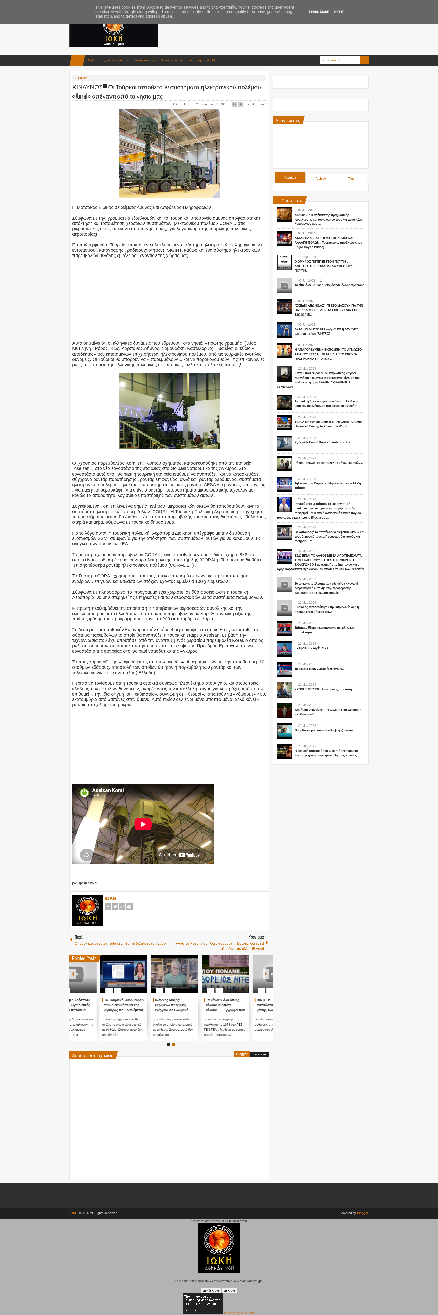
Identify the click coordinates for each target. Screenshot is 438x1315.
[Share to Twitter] (104, 978)
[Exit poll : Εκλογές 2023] (284, 649)
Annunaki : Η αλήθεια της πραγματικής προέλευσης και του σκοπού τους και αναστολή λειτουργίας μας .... (328, 219)
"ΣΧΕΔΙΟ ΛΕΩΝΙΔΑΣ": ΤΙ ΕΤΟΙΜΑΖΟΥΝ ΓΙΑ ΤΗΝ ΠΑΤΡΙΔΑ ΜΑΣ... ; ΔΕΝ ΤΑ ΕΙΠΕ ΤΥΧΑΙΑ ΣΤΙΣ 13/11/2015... (329, 310)
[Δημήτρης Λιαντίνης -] (284, 710)
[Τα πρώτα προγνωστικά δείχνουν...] (284, 669)
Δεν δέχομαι (211, 1290)
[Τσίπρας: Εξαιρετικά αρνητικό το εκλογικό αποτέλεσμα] (284, 628)
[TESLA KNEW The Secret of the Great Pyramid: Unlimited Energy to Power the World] (284, 422)
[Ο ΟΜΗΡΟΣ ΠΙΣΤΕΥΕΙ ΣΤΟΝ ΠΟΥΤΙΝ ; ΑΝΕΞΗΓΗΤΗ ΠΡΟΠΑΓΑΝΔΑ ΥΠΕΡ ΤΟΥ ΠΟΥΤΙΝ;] (284, 262)
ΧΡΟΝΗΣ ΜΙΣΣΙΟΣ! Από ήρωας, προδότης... (325, 689)
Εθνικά (82, 78)
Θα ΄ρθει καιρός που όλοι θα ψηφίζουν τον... (325, 730)
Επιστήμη (194, 60)
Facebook (108, 906)
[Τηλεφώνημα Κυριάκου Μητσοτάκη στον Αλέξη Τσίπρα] (284, 484)
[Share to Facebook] (98, 978)
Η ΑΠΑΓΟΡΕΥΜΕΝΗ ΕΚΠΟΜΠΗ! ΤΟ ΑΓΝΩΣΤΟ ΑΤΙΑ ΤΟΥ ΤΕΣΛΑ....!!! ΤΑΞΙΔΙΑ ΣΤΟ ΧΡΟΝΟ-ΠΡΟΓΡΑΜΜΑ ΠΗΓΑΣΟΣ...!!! (328, 354)
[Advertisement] (276, 25)
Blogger (242, 1054)
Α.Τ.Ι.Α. (211, 60)
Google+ (122, 906)
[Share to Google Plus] (111, 978)
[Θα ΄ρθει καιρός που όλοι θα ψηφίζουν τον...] (284, 731)
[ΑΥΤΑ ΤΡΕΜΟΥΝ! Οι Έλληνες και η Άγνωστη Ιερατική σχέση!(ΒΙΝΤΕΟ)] (284, 330)
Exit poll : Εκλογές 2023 (311, 648)
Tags (351, 178)
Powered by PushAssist (240, 1313)
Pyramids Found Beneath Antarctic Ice (322, 442)
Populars (290, 177)
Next (266, 974)
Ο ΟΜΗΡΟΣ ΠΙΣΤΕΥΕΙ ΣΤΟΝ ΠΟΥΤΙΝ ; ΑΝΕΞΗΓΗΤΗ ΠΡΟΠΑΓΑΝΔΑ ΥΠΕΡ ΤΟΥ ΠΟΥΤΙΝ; (323, 266)
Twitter (115, 906)
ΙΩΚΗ (176, 104)
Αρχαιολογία (170, 60)
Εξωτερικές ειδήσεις (115, 60)
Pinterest (129, 906)
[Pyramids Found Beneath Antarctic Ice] (284, 443)
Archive (321, 178)
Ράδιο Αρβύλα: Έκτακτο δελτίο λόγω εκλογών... (329, 463)
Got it (339, 12)
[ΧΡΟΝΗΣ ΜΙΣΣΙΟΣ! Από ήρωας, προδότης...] (284, 690)
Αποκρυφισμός (145, 60)
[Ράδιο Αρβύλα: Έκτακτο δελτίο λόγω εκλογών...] (284, 463)
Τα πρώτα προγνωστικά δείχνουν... (319, 669)
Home (77, 60)
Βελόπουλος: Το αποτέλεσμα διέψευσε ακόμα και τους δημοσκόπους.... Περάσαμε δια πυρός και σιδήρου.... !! (329, 536)
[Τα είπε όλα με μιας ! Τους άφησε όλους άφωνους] (284, 285)
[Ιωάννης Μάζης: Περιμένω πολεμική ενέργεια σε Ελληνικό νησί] (194, 974)
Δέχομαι (229, 1290)
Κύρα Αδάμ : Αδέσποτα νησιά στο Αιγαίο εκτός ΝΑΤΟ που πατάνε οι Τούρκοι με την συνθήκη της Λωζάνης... (93, 1010)
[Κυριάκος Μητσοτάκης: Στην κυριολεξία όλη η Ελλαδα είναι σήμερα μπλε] (284, 608)
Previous (72, 974)
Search (364, 60)
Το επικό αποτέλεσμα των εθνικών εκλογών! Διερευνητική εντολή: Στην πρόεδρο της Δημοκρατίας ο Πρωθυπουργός (326, 588)
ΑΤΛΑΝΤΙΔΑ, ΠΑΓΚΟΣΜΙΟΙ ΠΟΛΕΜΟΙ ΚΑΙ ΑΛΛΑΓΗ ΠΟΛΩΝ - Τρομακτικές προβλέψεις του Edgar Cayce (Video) (328, 242)
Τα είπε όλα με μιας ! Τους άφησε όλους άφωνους (329, 285)
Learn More (319, 12)
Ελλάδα (91, 60)
